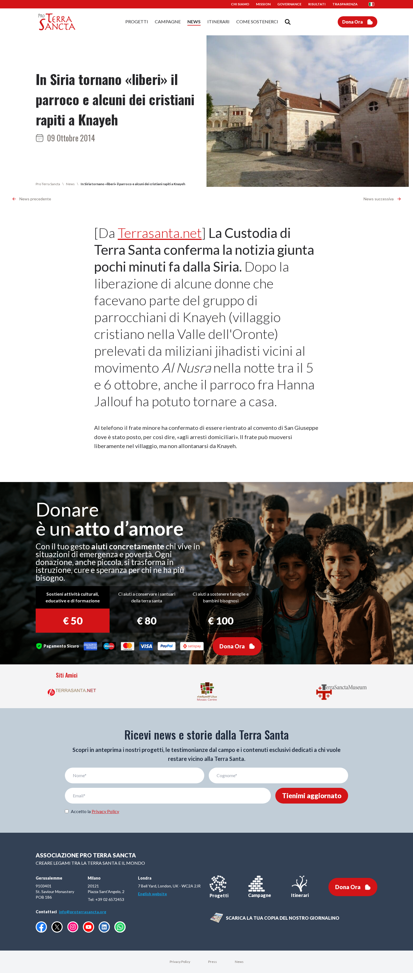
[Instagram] (72, 926)
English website (152, 893)
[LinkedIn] (104, 927)
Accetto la (95, 811)
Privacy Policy (105, 811)
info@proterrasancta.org (82, 911)
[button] (373, 4)
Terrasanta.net (160, 233)
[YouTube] (88, 927)
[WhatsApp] (120, 927)
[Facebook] (41, 927)
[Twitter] (57, 927)
